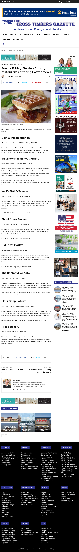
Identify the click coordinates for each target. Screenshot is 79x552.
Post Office (45, 471)
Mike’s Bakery (10, 326)
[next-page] (6, 435)
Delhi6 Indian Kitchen (15, 137)
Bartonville (5, 495)
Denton (4, 499)
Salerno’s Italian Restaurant (20, 158)
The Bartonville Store (15, 273)
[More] (47, 82)
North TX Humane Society (48, 540)
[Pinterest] (21, 389)
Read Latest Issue (8, 455)
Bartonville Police (67, 455)
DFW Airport (65, 499)
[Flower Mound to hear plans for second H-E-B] (9, 422)
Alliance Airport (67, 501)
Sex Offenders (66, 477)
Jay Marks (10, 76)
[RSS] (64, 1)
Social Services (47, 479)
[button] (3, 44)
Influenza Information (29, 499)
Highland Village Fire (69, 469)
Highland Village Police (67, 472)
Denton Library (47, 455)
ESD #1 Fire (65, 463)
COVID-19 (25, 493)
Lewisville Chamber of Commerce (28, 460)
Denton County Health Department (28, 496)
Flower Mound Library (46, 458)
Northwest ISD (46, 499)
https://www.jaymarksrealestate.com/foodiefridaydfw (27, 382)
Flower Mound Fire (68, 465)
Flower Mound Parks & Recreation (49, 464)
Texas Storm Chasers (29, 533)
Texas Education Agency (47, 513)
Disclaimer (5, 463)
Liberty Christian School (47, 502)
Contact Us (5, 461)
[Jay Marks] (3, 76)
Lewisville (5, 509)
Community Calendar (49, 453)
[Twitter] (66, 1)
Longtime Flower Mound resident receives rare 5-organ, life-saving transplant (26, 428)
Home (3, 50)
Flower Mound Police (69, 467)
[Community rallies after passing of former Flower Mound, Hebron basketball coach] (57, 316)
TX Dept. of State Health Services (28, 502)
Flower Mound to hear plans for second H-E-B (10, 430)
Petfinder (44, 543)
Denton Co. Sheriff (68, 457)
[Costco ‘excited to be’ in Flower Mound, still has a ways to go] (43, 422)
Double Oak (6, 501)
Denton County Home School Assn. (48, 506)
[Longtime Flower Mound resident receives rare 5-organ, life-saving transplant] (57, 298)
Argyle (3, 493)
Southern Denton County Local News (9, 427)
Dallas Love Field (67, 493)
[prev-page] (2, 435)
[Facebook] (59, 1)
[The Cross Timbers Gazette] (39, 24)
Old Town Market (12, 245)
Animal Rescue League (46, 530)
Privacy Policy (6, 465)
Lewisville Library (47, 461)
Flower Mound (7, 503)
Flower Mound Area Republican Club (9, 542)
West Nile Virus (27, 505)
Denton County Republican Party (8, 538)
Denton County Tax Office (48, 474)
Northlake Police (67, 475)
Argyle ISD (45, 493)
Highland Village (7, 505)
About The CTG (7, 453)
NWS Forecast (26, 531)
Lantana (4, 507)
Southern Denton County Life (14, 50)
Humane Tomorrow (48, 537)
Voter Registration (48, 480)
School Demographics (46, 510)
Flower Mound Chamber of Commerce (26, 455)
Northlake (5, 512)
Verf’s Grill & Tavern (14, 191)
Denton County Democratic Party (8, 530)
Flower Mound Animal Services (49, 534)
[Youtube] (69, 1)
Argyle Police (66, 453)
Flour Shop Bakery (13, 301)
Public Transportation (49, 477)
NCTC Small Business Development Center (29, 468)
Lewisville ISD (46, 497)
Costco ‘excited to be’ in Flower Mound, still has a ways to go (43, 429)
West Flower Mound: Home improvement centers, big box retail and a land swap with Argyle (69, 328)
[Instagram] (61, 1)
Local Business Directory (27, 464)
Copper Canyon (7, 497)
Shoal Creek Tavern (14, 219)
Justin (3, 511)
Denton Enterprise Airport (68, 496)
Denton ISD (45, 495)
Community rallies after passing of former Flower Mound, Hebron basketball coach (69, 318)
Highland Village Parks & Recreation (48, 468)
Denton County (7, 516)
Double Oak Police (68, 459)
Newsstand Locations (9, 457)
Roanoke (4, 514)
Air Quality (25, 529)
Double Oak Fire (67, 461)
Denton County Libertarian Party (8, 534)
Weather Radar (27, 535)
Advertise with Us (8, 459)
